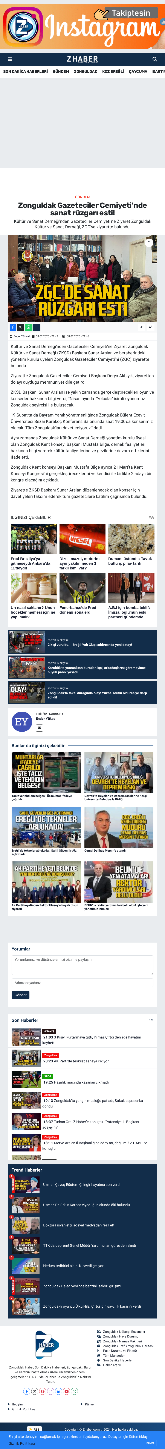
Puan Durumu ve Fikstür (120, 1351)
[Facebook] (26, 1391)
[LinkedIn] (58, 1391)
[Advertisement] (82, 134)
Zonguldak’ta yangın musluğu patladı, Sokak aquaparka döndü (92, 1103)
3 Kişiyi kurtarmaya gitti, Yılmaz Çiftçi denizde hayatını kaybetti (91, 1040)
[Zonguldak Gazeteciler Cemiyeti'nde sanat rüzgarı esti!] (82, 278)
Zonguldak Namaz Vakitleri (122, 1341)
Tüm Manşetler (114, 1356)
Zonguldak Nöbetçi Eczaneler (124, 1332)
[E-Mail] (39, 728)
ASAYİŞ (49, 1031)
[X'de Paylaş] (20, 327)
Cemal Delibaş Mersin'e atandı (105, 850)
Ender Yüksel (22, 336)
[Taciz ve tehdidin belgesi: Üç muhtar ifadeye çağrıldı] (46, 772)
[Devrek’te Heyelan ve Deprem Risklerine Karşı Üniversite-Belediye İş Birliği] (119, 772)
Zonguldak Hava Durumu (120, 1336)
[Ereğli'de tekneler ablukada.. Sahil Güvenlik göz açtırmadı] (46, 827)
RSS (36, 1429)
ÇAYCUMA (138, 71)
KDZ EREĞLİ (113, 71)
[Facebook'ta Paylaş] (13, 327)
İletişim (17, 1404)
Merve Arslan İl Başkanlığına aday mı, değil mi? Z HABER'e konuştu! (94, 1146)
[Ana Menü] (10, 59)
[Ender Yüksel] (22, 721)
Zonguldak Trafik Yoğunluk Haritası (128, 1346)
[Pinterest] (42, 1391)
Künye (89, 1404)
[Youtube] (66, 1391)
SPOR (47, 1076)
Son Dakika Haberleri (118, 1360)
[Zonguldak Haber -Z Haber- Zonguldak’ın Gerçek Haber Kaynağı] (82, 59)
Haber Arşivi (112, 1365)
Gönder (21, 995)
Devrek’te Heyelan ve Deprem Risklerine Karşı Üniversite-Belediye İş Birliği (115, 797)
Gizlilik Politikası (24, 1409)
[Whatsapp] (74, 1391)
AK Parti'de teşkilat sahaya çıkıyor (76, 1061)
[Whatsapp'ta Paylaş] (28, 327)
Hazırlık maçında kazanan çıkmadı (76, 1082)
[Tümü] (151, 1020)
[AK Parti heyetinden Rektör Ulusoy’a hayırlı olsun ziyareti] (46, 882)
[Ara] (155, 59)
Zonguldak (50, 1055)
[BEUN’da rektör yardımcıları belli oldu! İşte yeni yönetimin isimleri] (119, 882)
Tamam (149, 1443)
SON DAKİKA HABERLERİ (25, 71)
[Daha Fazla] (36, 327)
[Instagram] (50, 1391)
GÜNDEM (61, 71)
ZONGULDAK (85, 71)
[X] (34, 1391)
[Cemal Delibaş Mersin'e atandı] (119, 827)
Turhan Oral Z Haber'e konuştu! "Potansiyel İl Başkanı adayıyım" (90, 1124)
